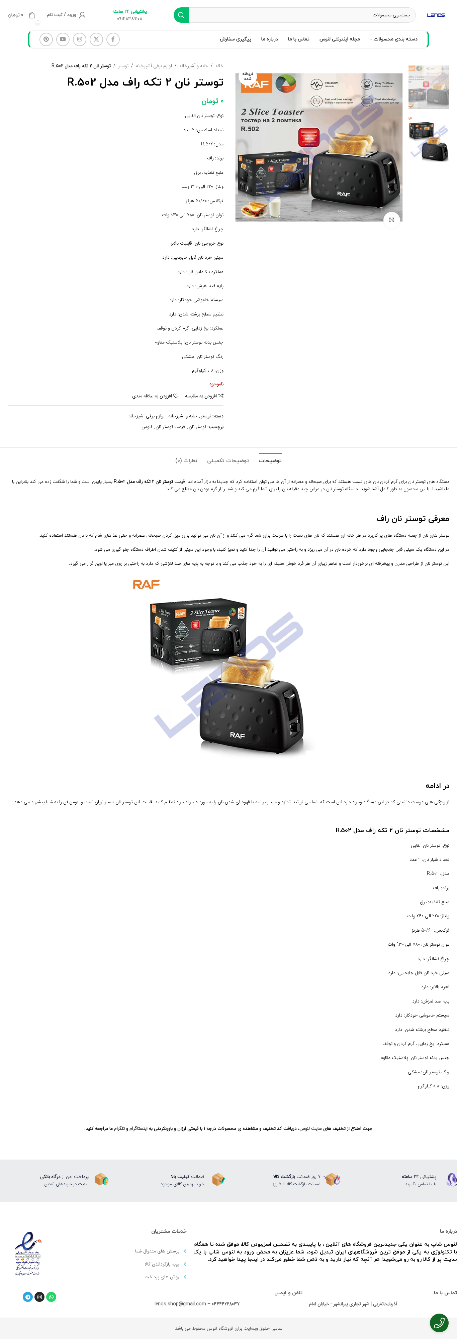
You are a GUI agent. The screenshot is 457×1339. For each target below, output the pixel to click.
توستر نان (197, 426)
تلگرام (119, 1128)
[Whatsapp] (51, 1297)
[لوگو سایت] (436, 14)
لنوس (147, 426)
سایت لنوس (310, 1128)
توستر (123, 66)
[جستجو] (181, 15)
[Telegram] (28, 1297)
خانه (219, 66)
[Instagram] (39, 1297)
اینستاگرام (138, 1128)
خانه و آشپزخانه (193, 66)
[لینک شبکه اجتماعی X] (96, 39)
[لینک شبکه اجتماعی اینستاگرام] (79, 39)
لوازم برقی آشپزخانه (154, 66)
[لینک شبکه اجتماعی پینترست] (46, 39)
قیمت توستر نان (170, 426)
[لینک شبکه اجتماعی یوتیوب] (63, 39)
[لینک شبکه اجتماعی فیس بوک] (113, 39)
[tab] (270, 457)
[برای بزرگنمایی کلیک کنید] (391, 220)
